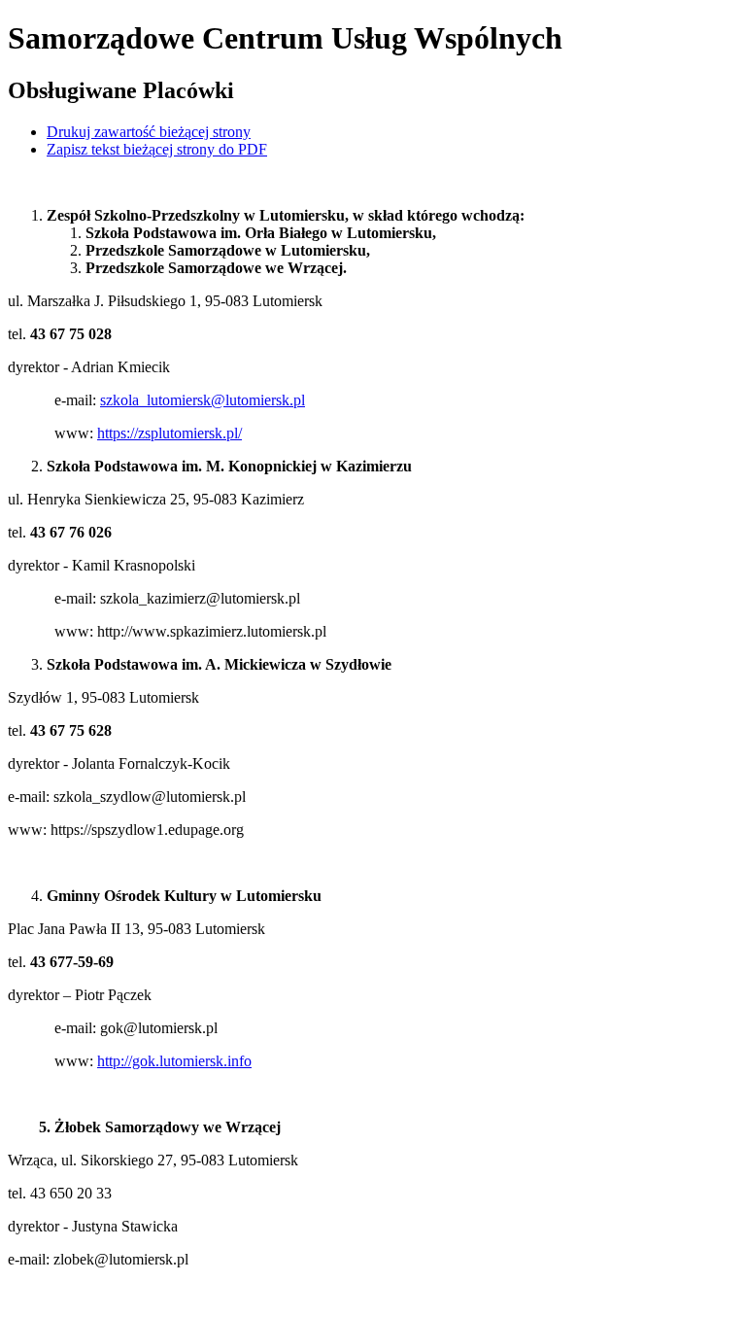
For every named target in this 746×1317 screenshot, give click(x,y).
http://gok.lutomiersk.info (174, 1061)
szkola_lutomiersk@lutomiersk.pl (202, 400)
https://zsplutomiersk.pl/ (169, 433)
